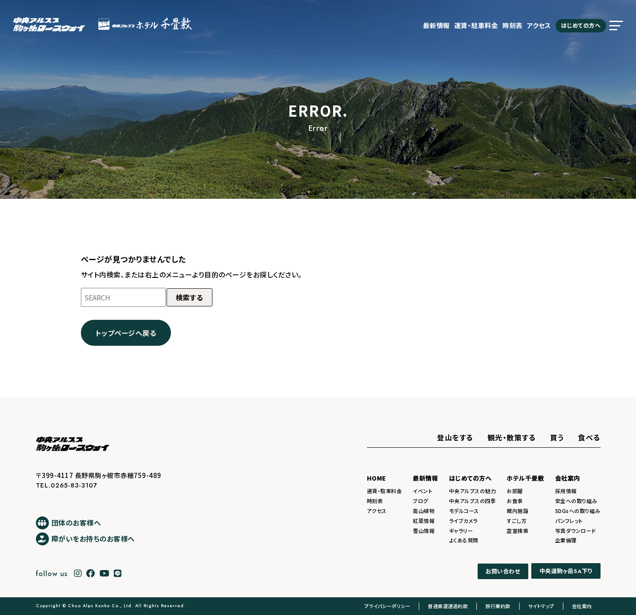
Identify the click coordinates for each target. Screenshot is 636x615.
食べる (589, 437)
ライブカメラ (463, 520)
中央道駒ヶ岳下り (566, 571)
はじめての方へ (581, 25)
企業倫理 (566, 540)
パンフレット (569, 520)
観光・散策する (512, 437)
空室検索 (517, 530)
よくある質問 (464, 540)
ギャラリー (461, 530)
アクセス (539, 25)
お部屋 (515, 490)
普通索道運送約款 (448, 605)
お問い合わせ (502, 571)
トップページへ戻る (126, 333)
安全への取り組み (576, 500)
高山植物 (423, 510)
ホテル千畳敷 (525, 478)
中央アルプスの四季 (472, 500)
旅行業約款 (498, 605)
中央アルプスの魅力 (472, 490)
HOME (376, 478)
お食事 (515, 500)
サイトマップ (541, 605)
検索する (189, 297)
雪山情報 (423, 530)
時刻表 (512, 25)
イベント (422, 490)
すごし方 (517, 520)
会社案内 (567, 478)
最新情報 (436, 25)
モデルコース (464, 510)
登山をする (455, 437)
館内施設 (517, 510)
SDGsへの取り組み (578, 510)
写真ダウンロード (575, 530)
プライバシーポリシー (387, 605)
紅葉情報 (423, 520)
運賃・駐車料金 (476, 25)
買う (557, 437)
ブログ (420, 500)
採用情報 (566, 490)
